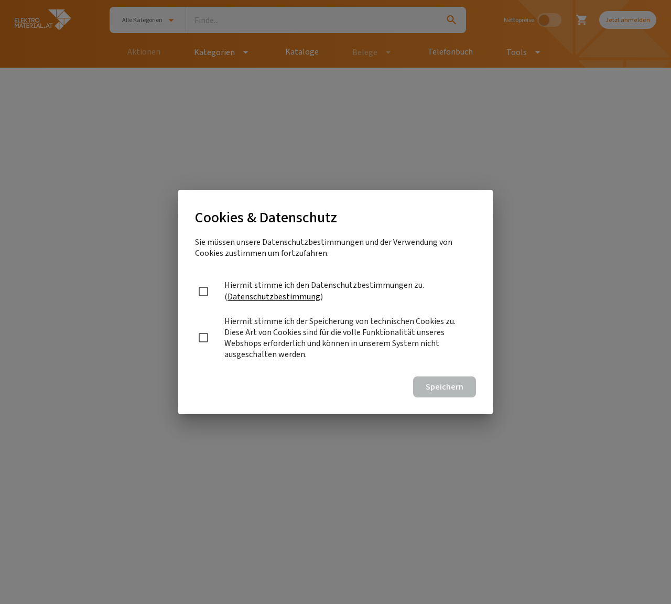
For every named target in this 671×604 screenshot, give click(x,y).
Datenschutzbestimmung (274, 296)
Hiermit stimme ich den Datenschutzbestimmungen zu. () (324, 290)
